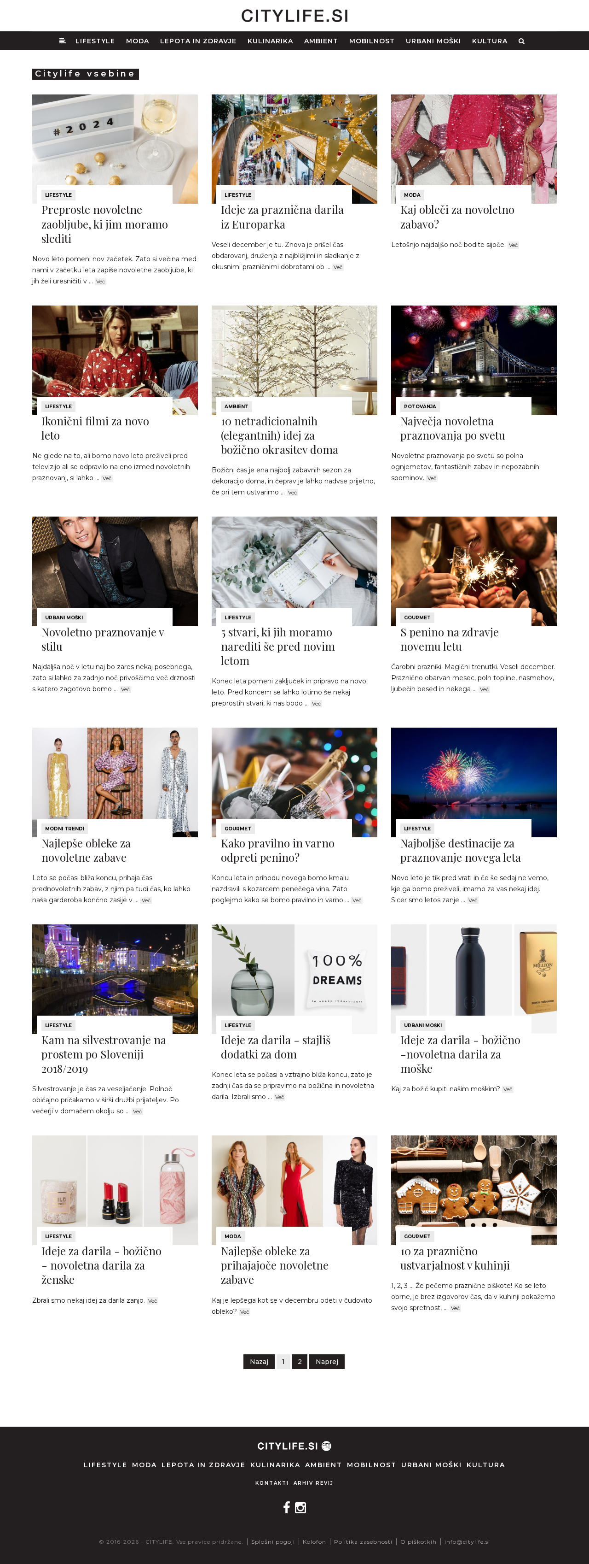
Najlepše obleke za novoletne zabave (86, 849)
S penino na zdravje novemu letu (449, 638)
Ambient (321, 41)
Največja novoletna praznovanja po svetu (452, 427)
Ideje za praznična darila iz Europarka (282, 216)
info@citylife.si (467, 1541)
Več (100, 281)
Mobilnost (372, 41)
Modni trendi (64, 829)
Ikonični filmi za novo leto (95, 427)
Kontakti (272, 1483)
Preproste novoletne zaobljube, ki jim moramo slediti (104, 223)
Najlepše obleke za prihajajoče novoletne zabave (275, 1265)
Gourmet (417, 618)
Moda (137, 41)
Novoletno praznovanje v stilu (102, 638)
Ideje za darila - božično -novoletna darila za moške (460, 1054)
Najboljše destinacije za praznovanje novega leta (460, 849)
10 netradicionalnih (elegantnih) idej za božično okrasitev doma (279, 435)
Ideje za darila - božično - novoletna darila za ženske (101, 1265)
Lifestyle (95, 41)
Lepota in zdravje (198, 41)
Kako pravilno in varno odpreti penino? (278, 849)
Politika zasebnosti (363, 1541)
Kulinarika (270, 41)
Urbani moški (433, 41)
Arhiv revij (314, 1483)
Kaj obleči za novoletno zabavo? (457, 216)
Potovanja (420, 407)
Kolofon (314, 1541)
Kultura (490, 41)
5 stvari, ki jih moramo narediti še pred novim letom (278, 646)
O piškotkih (418, 1541)
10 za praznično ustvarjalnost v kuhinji (455, 1257)
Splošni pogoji (273, 1541)
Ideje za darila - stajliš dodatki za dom (276, 1046)
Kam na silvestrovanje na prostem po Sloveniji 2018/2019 (103, 1054)
